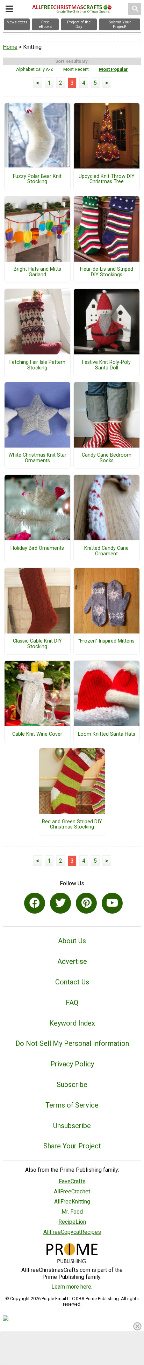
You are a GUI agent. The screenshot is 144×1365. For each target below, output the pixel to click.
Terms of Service (72, 1105)
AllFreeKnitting (72, 1201)
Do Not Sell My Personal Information (72, 1043)
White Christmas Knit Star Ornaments (37, 458)
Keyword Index (72, 1023)
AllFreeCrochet (72, 1191)
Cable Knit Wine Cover (37, 734)
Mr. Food (72, 1211)
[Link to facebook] (34, 903)
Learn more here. (71, 1286)
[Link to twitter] (60, 903)
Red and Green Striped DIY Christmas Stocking (72, 824)
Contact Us (72, 982)
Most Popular (113, 69)
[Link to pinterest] (86, 903)
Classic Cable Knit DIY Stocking (37, 644)
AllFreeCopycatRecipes (72, 1232)
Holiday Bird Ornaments (37, 548)
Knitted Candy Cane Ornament (106, 551)
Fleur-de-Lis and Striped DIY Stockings (106, 272)
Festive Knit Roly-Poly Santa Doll (106, 365)
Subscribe (72, 1084)
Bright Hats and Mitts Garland (37, 272)
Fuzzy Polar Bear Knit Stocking (37, 179)
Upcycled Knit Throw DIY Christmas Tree (107, 179)
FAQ (72, 1002)
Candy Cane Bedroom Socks (106, 458)
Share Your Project (72, 1146)
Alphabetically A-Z (34, 69)
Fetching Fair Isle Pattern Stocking (37, 365)
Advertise (72, 961)
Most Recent (76, 69)
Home (10, 47)
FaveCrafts (72, 1181)
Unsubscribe (72, 1126)
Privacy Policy (72, 1064)
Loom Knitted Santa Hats (106, 734)
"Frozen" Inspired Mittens (106, 641)
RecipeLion (72, 1221)
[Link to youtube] (112, 903)
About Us (72, 941)
